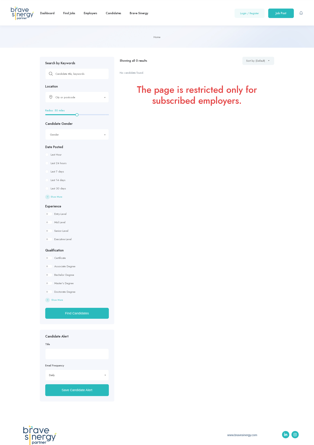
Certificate (60, 258)
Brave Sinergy (139, 13)
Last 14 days (58, 180)
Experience (53, 206)
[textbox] (74, 97)
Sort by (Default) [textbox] (255, 61)
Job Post (281, 13)
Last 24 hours (59, 163)
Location (51, 86)
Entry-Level (60, 214)
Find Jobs (69, 13)
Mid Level (59, 222)
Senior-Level (61, 231)
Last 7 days (57, 172)
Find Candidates (77, 313)
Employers (90, 13)
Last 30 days (58, 188)
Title (47, 344)
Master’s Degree (64, 283)
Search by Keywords (60, 63)
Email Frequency (54, 365)
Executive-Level (63, 239)
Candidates (113, 13)
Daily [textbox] (52, 375)
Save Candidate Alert (77, 390)
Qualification (54, 250)
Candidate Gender (59, 123)
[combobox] (77, 97)
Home (157, 37)
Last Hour (56, 155)
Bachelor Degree (64, 275)
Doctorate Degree (64, 292)
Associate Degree (64, 266)
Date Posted (54, 147)
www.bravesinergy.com (242, 435)
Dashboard (47, 13)
